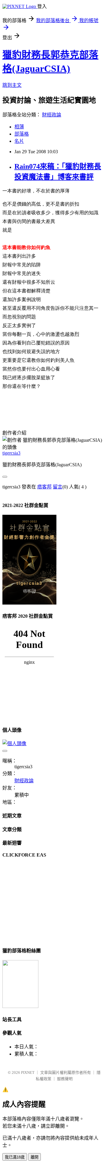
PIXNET (27, 1072)
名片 (19, 141)
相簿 (19, 126)
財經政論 (51, 114)
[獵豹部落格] (20, 1006)
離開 (34, 1157)
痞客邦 (44, 486)
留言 (57, 486)
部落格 (21, 133)
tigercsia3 (11, 453)
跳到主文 (12, 85)
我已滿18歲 (15, 1157)
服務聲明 (65, 1079)
